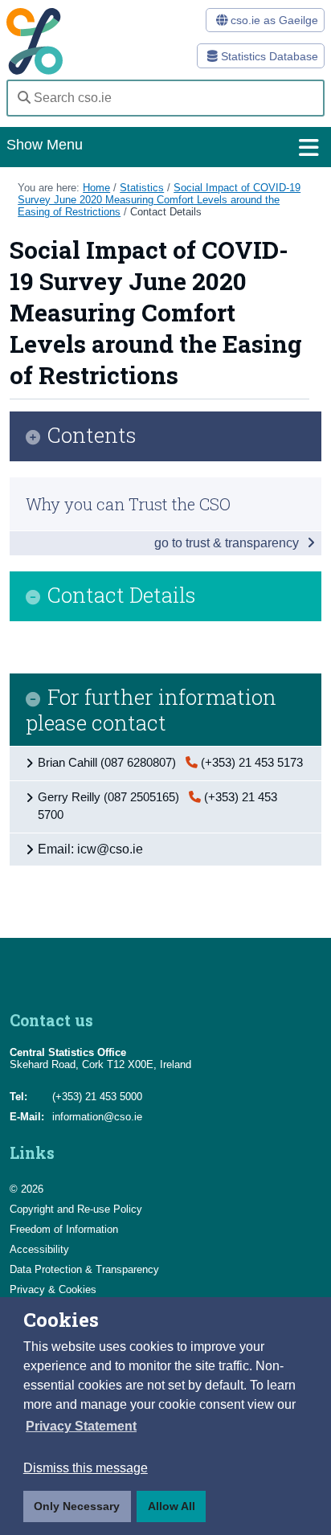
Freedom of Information (64, 1229)
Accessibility (39, 1249)
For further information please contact (151, 710)
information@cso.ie (97, 1117)
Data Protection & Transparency (84, 1269)
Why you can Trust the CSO (128, 503)
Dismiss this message (85, 1468)
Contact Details (166, 212)
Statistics (142, 188)
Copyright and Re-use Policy (76, 1209)
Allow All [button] (171, 1506)
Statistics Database (268, 56)
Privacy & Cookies (53, 1289)
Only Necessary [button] (77, 1506)
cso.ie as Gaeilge (272, 20)
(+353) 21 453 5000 (97, 1097)
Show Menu (44, 145)
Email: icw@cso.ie (90, 849)
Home (96, 188)
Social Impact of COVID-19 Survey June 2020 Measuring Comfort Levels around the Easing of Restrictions (159, 200)
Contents (92, 436)
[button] (81, 1426)
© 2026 (26, 1189)
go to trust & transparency (228, 543)
